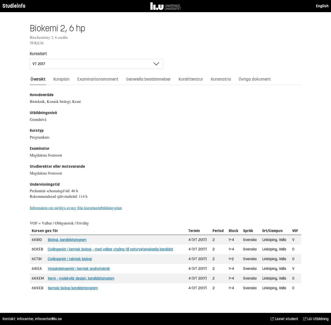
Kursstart (38, 53)
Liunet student (286, 319)
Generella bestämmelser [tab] (148, 79)
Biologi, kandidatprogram (67, 239)
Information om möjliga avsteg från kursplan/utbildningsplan (76, 207)
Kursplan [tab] (61, 79)
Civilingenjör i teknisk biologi (70, 259)
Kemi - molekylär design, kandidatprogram (81, 278)
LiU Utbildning (317, 319)
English (322, 6)
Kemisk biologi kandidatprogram (73, 288)
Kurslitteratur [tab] (191, 79)
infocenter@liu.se (48, 319)
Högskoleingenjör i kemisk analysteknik (79, 268)
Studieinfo (13, 6)
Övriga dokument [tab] (255, 79)
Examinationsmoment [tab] (97, 79)
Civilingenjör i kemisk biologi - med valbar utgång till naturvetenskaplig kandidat (110, 249)
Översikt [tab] (38, 79)
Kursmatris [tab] (221, 79)
